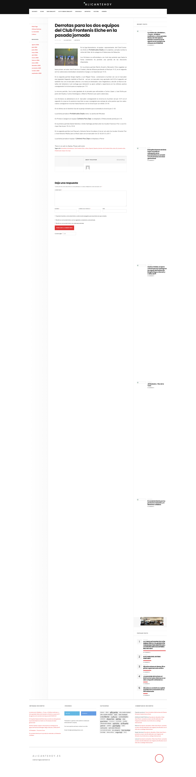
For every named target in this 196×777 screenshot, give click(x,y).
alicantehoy (68, 40)
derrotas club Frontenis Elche (105, 148)
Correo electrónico (85, 208)
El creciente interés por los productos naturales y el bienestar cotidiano (156, 502)
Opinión (104, 11)
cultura (86, 148)
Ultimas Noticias (36, 29)
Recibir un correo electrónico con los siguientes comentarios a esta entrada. (75, 220)
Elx (116, 148)
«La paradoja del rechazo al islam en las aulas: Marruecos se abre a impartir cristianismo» (154, 678)
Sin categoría (116, 730)
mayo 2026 (35, 52)
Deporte (91, 148)
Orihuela (124, 723)
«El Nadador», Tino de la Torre (155, 385)
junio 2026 (35, 50)
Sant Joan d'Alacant (114, 728)
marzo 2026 (35, 57)
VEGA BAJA (78, 11)
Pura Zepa (68, 150)
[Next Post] (76, 161)
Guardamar (104, 721)
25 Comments (146, 652)
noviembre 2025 (36, 68)
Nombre (57, 208)
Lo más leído (35, 31)
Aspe (115, 714)
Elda (124, 719)
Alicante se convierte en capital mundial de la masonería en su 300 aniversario (154, 689)
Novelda (125, 721)
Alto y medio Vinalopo (125, 712)
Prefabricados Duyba (60, 150)
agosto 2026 (35, 44)
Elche (42, 11)
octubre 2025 (35, 70)
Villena (125, 732)
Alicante (34, 11)
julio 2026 (34, 47)
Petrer (102, 726)
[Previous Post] (62, 161)
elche (114, 148)
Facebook (84, 713)
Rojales (123, 725)
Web (104, 208)
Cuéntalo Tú (102, 719)
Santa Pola (103, 728)
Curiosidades (123, 717)
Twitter (68, 713)
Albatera (102, 712)
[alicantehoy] (98, 4)
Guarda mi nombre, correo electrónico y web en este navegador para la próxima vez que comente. (81, 216)
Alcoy (107, 712)
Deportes (87, 11)
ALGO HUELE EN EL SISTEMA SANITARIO (152, 657)
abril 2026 (34, 55)
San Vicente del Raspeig (105, 730)
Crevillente (104, 717)
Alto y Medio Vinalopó (65, 11)
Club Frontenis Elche (79, 148)
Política (109, 725)
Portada (145, 639)
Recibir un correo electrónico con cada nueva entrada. (70, 223)
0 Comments (150, 45)
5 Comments (146, 683)
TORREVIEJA (102, 732)
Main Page (35, 26)
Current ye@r (59, 233)
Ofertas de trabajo (105, 723)
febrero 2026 (35, 60)
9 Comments (146, 662)
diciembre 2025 (36, 65)
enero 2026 (35, 63)
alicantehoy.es (70, 148)
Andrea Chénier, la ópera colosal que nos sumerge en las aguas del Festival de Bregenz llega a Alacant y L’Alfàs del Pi (157, 270)
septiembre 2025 (36, 73)
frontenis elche (121, 148)
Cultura (96, 11)
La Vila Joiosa (111, 721)
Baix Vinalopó (51, 11)
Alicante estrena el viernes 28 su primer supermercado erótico (154, 667)
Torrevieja (126, 730)
